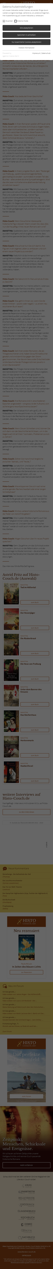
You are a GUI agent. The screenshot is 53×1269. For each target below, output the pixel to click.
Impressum (36, 53)
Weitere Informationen (26, 48)
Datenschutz (46, 53)
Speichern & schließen (26, 35)
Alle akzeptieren (26, 28)
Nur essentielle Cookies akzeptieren (26, 42)
